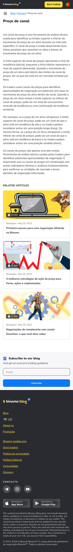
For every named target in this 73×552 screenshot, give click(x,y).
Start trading (53, 4)
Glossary (8, 472)
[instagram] (17, 489)
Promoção (9, 431)
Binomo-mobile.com (15, 441)
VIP (10, 419)
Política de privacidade (16, 453)
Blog (6, 413)
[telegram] (6, 489)
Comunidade (11, 466)
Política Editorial (12, 460)
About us (8, 425)
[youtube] (27, 489)
